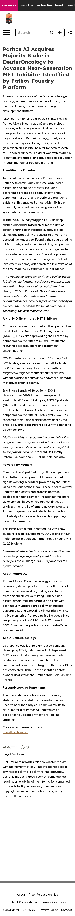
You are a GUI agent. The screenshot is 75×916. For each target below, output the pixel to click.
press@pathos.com (15, 732)
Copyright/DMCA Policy (19, 910)
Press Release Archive (43, 894)
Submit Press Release (23, 902)
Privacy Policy (48, 910)
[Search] (52, 32)
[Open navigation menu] (6, 32)
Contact (66, 910)
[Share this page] (69, 32)
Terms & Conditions (53, 902)
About (21, 894)
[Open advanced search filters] (60, 32)
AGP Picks (9, 5)
